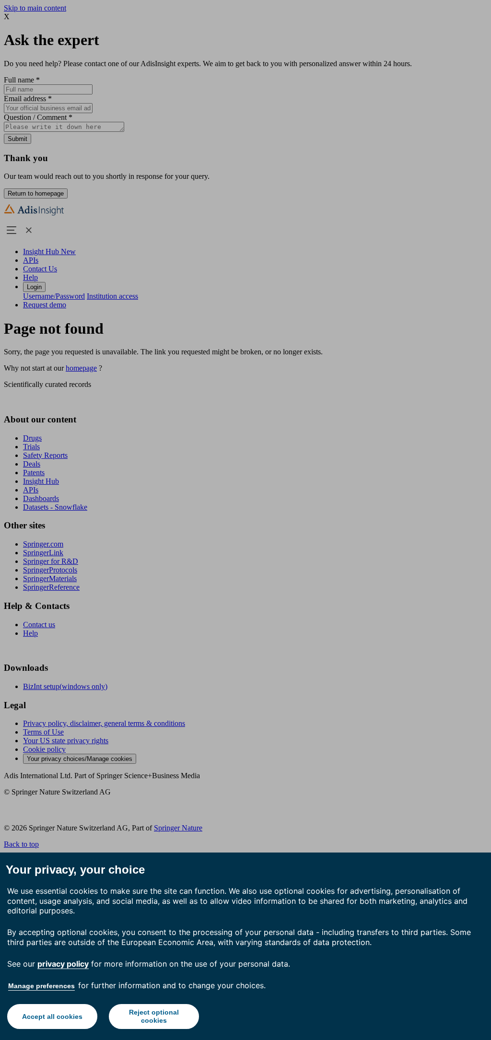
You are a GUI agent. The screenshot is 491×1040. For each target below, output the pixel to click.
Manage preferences (41, 986)
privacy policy (63, 964)
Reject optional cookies (154, 1016)
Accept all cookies (52, 1016)
